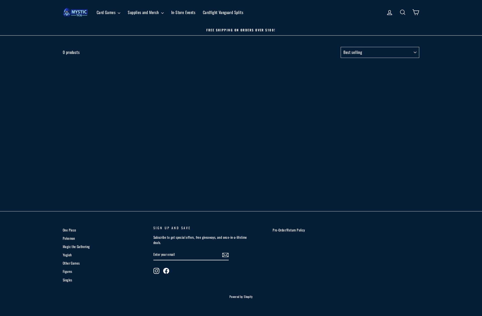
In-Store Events (183, 12)
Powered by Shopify (241, 296)
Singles (67, 279)
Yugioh (67, 254)
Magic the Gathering (76, 246)
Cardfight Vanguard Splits (223, 12)
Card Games (106, 12)
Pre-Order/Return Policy (289, 229)
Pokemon (69, 238)
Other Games (71, 263)
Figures (67, 271)
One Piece (69, 229)
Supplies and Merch (144, 12)
